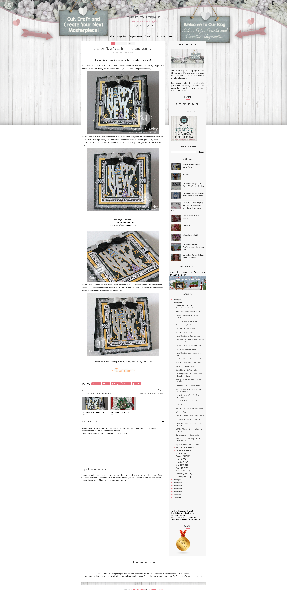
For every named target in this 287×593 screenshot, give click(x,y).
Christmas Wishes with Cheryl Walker (189, 359)
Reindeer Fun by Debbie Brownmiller (189, 346)
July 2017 (180, 459)
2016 (176, 479)
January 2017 (182, 477)
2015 (176, 482)
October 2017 (182, 450)
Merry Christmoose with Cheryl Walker (190, 408)
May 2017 (180, 465)
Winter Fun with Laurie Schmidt (187, 321)
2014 (176, 485)
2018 (176, 299)
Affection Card (181, 412)
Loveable (186, 174)
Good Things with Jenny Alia (186, 370)
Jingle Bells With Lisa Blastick (186, 401)
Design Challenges (135, 36)
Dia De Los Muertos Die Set (182, 513)
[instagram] (193, 103)
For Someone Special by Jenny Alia (188, 419)
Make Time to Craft (143, 60)
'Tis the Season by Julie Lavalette (187, 435)
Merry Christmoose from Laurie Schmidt (190, 416)
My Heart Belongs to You (185, 366)
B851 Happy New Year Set (123, 222)
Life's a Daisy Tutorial (190, 235)
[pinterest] (197, 103)
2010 (176, 497)
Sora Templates (139, 589)
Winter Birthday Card (183, 325)
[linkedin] (189, 103)
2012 (176, 491)
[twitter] (180, 103)
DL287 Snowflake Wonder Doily (123, 225)
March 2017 (181, 471)
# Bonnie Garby (121, 44)
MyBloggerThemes (156, 589)
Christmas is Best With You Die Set (185, 519)
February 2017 (182, 473)
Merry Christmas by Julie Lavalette (188, 336)
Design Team (121, 36)
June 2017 (180, 462)
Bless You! (186, 225)
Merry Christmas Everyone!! (186, 332)
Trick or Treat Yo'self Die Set (183, 511)
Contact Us (172, 36)
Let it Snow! (180, 405)
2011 (176, 494)
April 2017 (180, 468)
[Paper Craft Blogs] (183, 542)
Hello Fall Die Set (178, 515)
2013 (176, 488)
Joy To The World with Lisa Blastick (189, 445)
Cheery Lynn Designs (106, 68)
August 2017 (181, 456)
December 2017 (183, 305)
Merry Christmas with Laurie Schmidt (189, 363)
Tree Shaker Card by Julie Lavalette (119, 413)
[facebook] (176, 103)
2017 (176, 302)
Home (112, 36)
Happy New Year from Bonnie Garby (93, 413)
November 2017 (183, 447)
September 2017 (183, 453)
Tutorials (148, 36)
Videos (156, 36)
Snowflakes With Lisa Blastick (186, 349)
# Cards (131, 44)
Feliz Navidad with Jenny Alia (186, 328)
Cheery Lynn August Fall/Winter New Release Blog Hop (193, 247)
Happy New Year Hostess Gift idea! (188, 311)
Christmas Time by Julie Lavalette (188, 385)
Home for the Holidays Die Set (183, 517)
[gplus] (184, 103)
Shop (163, 36)
